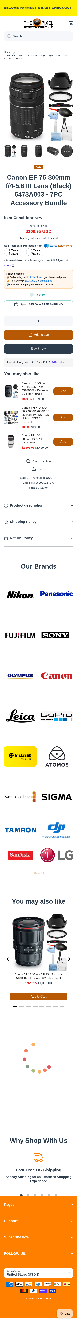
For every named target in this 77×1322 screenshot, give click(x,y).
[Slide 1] (21, 1195)
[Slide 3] (35, 1195)
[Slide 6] (56, 1195)
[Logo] (38, 23)
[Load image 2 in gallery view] (24, 151)
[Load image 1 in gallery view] (10, 151)
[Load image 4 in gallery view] (53, 151)
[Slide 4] (42, 1195)
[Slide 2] (28, 1195)
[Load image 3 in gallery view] (38, 151)
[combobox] (38, 36)
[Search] (7, 36)
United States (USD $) (23, 1274)
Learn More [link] (65, 245)
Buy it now (38, 348)
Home (7, 52)
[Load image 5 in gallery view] (67, 151)
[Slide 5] (49, 1195)
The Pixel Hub (43, 1298)
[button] (71, 23)
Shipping (23, 238)
